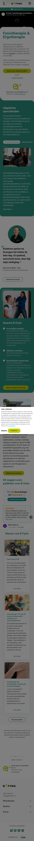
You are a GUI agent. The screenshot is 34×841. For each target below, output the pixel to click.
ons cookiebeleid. (11, 425)
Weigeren (4, 430)
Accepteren (14, 430)
